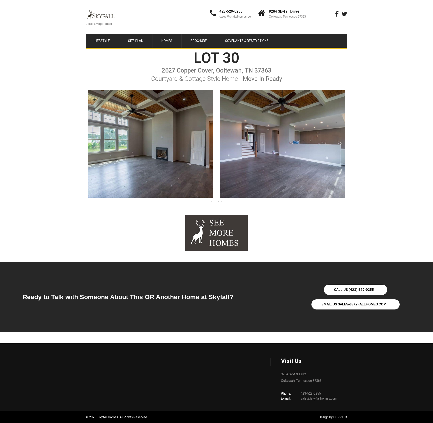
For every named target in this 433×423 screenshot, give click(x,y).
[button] (92, 143)
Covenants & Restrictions (247, 41)
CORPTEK (340, 417)
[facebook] (337, 14)
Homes (166, 41)
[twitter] (344, 14)
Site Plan (135, 41)
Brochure (199, 41)
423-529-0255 (230, 11)
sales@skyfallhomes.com (236, 16)
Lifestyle (102, 41)
